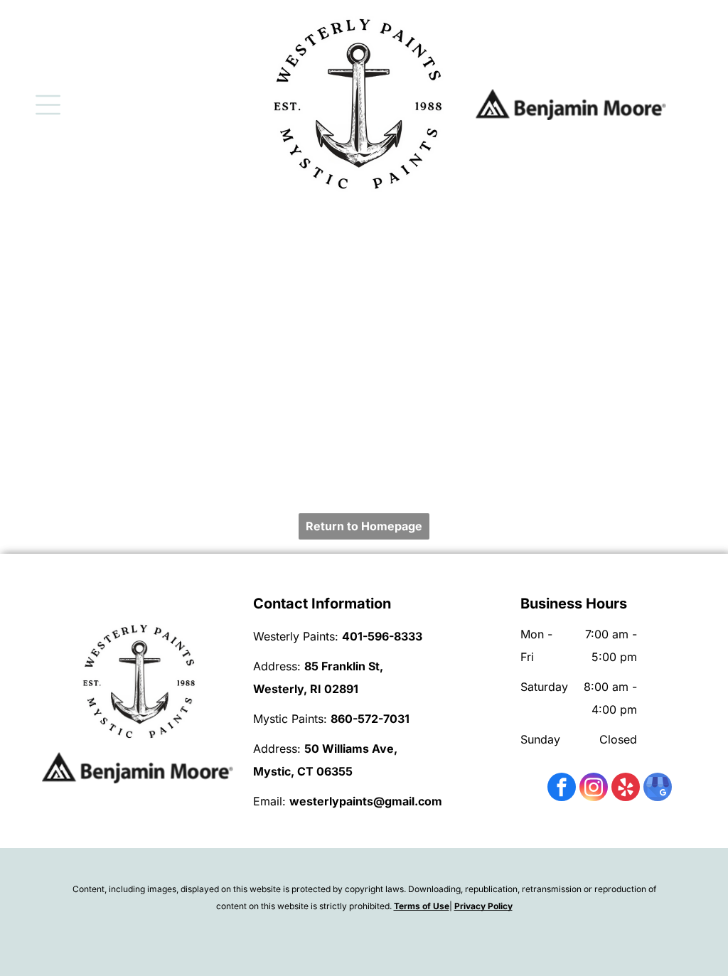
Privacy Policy (483, 906)
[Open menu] (48, 104)
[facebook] (561, 789)
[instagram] (593, 789)
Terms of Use (421, 906)
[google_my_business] (657, 789)
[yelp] (625, 789)
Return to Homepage (364, 526)
